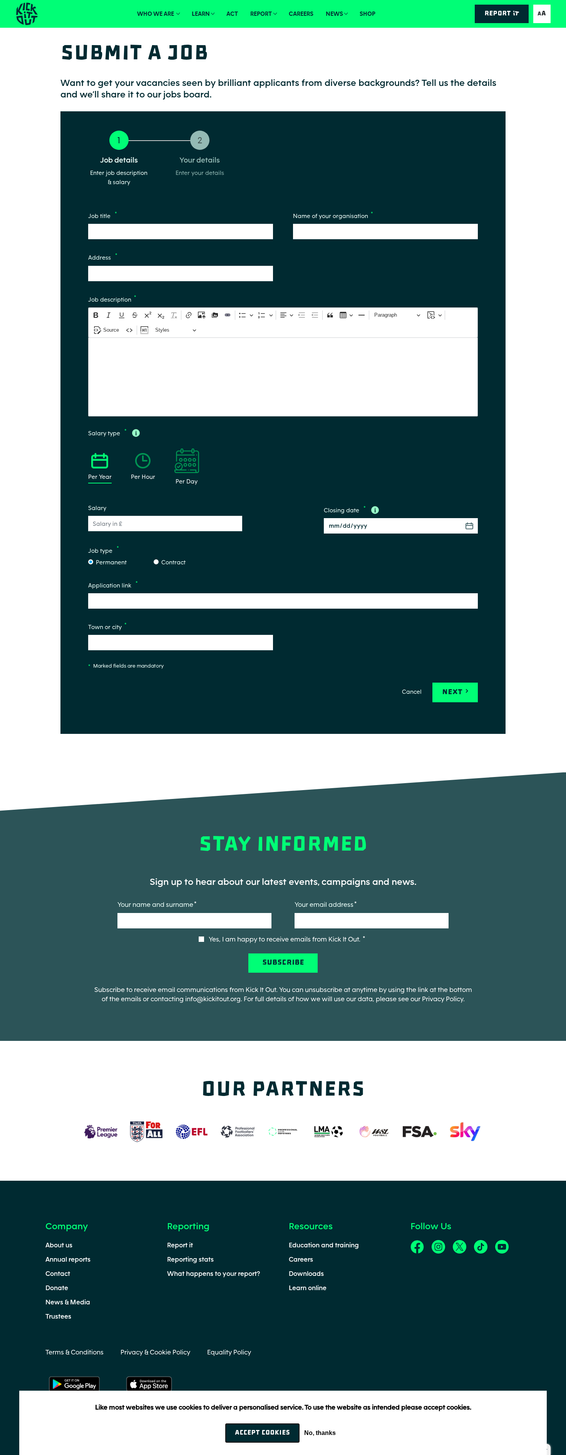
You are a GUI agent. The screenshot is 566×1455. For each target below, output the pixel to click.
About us (58, 1245)
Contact (57, 1273)
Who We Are (156, 13)
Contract (173, 562)
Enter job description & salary (118, 177)
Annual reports (67, 1259)
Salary (97, 508)
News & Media (67, 1302)
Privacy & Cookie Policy (155, 1352)
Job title (100, 216)
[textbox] (283, 376)
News (334, 13)
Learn (201, 13)
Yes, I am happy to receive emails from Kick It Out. (285, 939)
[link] (417, 1246)
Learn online (308, 1288)
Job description (109, 299)
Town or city (105, 627)
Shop (367, 13)
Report (261, 13)
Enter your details (200, 172)
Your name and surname (155, 904)
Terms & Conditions (74, 1352)
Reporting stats (190, 1259)
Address (100, 258)
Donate (56, 1288)
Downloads (306, 1273)
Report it (180, 1245)
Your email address (324, 904)
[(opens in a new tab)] (101, 1130)
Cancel (412, 691)
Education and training (324, 1245)
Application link (110, 585)
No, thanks (320, 1433)
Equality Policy (229, 1352)
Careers (301, 13)
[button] (542, 14)
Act (232, 13)
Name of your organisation (330, 216)
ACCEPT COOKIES (262, 1433)
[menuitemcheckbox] (144, 330)
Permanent (111, 562)
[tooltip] (136, 433)
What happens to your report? (213, 1273)
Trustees (58, 1316)
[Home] (26, 14)
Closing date (342, 510)
